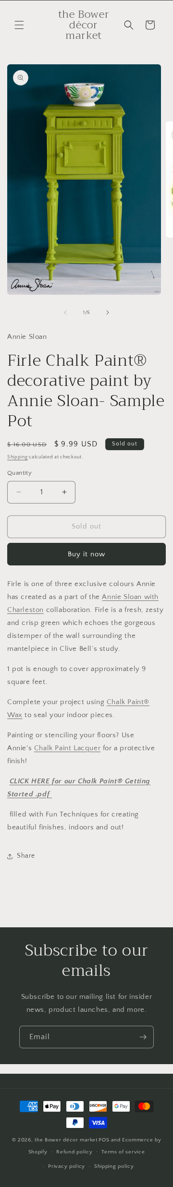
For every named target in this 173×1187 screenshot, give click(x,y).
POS (104, 1140)
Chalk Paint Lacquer (67, 748)
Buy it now (86, 554)
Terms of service (123, 1152)
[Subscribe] (142, 1037)
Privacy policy (66, 1166)
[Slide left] (65, 312)
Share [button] (26, 856)
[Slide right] (107, 312)
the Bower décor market (66, 1140)
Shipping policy (114, 1166)
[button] (19, 25)
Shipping (17, 457)
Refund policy (74, 1152)
